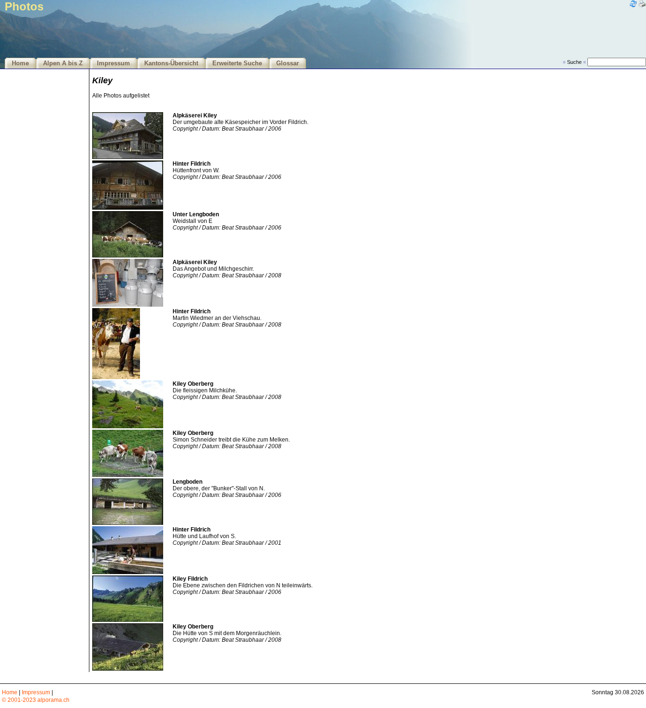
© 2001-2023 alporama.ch (36, 700)
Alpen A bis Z (63, 63)
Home (20, 63)
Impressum (113, 63)
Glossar (287, 63)
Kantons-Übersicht (171, 63)
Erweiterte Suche (237, 63)
